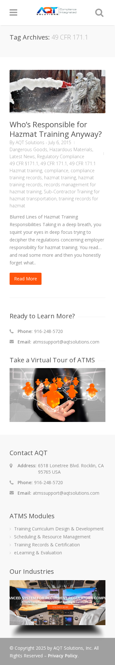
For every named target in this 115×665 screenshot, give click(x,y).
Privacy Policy (63, 656)
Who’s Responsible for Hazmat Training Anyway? (56, 129)
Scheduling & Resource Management (52, 537)
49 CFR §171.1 (24, 163)
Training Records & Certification (47, 545)
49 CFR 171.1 (54, 163)
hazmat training (60, 177)
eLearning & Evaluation (38, 553)
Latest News (22, 156)
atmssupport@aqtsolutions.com (66, 342)
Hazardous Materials (71, 149)
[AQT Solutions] (56, 12)
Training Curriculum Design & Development (59, 529)
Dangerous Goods (28, 149)
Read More (25, 279)
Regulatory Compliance (60, 156)
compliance (56, 170)
